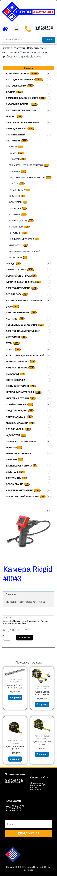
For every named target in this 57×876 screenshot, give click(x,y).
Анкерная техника (17, 368)
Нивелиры (14, 171)
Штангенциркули (18, 221)
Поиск (49, 39)
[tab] (28, 594)
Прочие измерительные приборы (27, 177)
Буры (9, 343)
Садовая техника (16, 270)
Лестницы (12, 319)
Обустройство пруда (18, 276)
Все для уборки (15, 429)
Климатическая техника (20, 282)
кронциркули (16, 227)
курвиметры (15, 202)
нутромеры (15, 233)
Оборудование (14, 484)
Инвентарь (12, 472)
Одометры (14, 196)
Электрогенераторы (18, 312)
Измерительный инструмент (26, 621)
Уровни (13, 147)
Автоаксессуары (16, 417)
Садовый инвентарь (18, 104)
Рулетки (13, 153)
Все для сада (14, 294)
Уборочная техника (17, 398)
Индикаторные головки (21, 239)
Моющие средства (17, 423)
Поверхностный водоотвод (22, 496)
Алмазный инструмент (19, 490)
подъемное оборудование (22, 325)
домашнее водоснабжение (22, 98)
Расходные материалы (20, 79)
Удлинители (13, 435)
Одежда (10, 263)
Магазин (19, 48)
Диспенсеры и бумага (19, 466)
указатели (14, 159)
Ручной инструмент (17, 73)
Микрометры (15, 245)
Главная (7, 48)
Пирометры (15, 208)
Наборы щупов (17, 190)
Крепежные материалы (20, 392)
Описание (11, 594)
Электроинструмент (18, 288)
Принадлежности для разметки (26, 165)
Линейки (13, 184)
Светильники (13, 478)
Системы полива (16, 86)
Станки (10, 349)
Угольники (14, 214)
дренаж (10, 92)
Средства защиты (16, 411)
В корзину (24, 637)
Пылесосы (12, 374)
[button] (16, 28)
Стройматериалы (16, 404)
